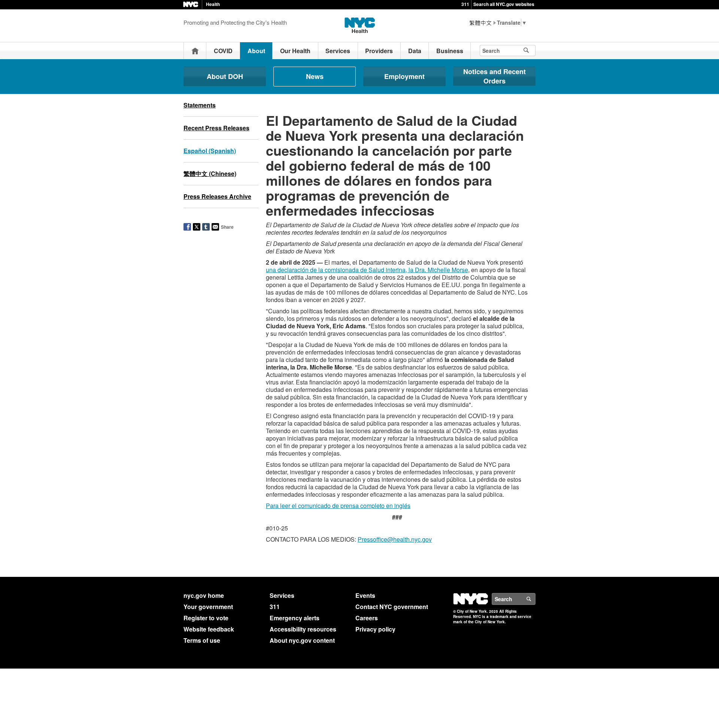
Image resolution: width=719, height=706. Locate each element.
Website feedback (208, 629)
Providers (379, 50)
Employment (404, 76)
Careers (366, 618)
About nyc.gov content (302, 640)
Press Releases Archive (217, 196)
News (315, 76)
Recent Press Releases (216, 128)
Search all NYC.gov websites (503, 4)
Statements (199, 105)
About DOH (225, 76)
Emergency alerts (294, 618)
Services (337, 50)
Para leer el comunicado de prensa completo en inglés (338, 505)
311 (465, 4)
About (256, 50)
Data (414, 50)
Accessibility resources (303, 629)
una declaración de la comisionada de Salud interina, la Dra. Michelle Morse (367, 269)
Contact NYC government (391, 606)
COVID (223, 50)
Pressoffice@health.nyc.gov (395, 539)
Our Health (295, 50)
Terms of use (201, 640)
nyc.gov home (203, 595)
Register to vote (205, 618)
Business (449, 50)
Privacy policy (375, 629)
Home (195, 50)
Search (535, 599)
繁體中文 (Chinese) (209, 173)
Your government (208, 606)
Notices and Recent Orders (494, 76)
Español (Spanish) (209, 150)
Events (365, 595)
